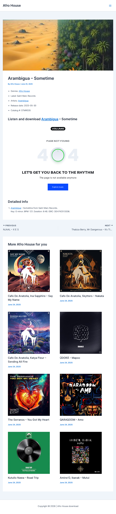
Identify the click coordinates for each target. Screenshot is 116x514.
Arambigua (23, 100)
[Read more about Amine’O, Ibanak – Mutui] (81, 452)
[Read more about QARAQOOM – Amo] (81, 394)
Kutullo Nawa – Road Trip (23, 477)
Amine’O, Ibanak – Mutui (74, 477)
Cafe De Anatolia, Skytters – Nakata (82, 295)
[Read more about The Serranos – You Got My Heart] (29, 394)
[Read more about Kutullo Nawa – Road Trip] (29, 452)
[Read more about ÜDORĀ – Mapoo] (81, 332)
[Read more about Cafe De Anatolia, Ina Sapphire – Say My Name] (29, 270)
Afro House (12, 5)
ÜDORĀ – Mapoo (70, 357)
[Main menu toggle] (110, 6)
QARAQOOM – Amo (71, 419)
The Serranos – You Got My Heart (28, 419)
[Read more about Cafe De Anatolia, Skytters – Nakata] (81, 270)
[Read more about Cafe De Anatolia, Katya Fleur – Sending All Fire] (29, 332)
